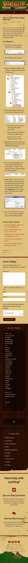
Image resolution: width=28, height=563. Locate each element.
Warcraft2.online (14, 4)
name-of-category (10, 444)
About (8, 544)
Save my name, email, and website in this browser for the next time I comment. (13, 306)
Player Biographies (11, 450)
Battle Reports (9, 438)
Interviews (8, 441)
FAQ (20, 544)
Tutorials (8, 465)
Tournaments (9, 459)
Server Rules (14, 544)
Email (5, 297)
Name (5, 291)
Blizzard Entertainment (15, 551)
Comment (6, 271)
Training (8, 462)
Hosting (8, 252)
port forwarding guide (11, 28)
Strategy (7, 453)
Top (26, 561)
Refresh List (8, 408)
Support (11, 250)
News (7, 447)
